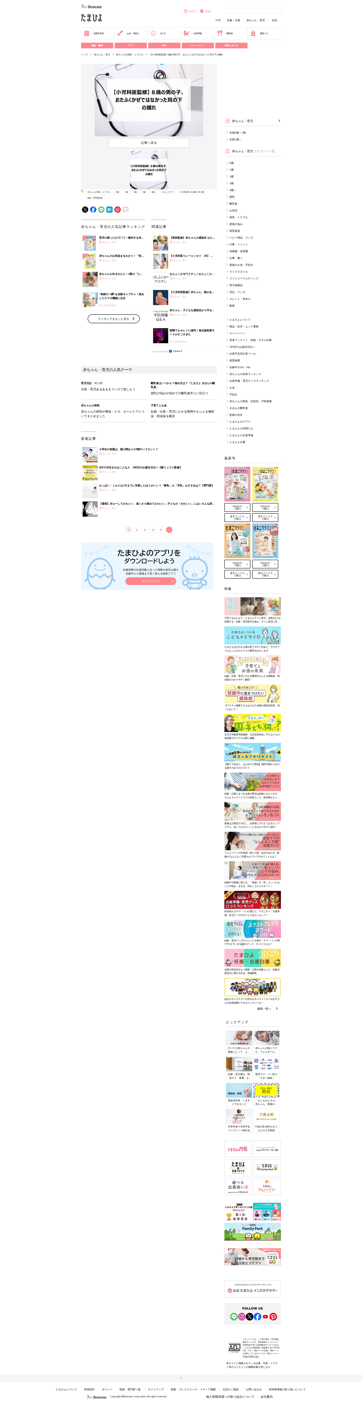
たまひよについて (240, 319)
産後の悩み (236, 224)
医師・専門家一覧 (130, 1389)
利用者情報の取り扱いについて (287, 1389)
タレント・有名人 (240, 299)
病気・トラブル (238, 217)
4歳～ (153, 192)
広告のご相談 (231, 1389)
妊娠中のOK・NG (239, 367)
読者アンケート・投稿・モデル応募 (250, 340)
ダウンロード (151, 581)
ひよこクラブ (167, 192)
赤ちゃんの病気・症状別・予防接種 (250, 401)
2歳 (135, 192)
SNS (164, 45)
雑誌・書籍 (97, 45)
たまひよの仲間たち (241, 428)
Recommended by (161, 351)
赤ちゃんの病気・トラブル (129, 54)
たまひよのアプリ (240, 421)
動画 (232, 305)
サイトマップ (156, 1389)
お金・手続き (133, 33)
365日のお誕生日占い (242, 347)
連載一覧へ (264, 1008)
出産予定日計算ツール (242, 353)
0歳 (117, 192)
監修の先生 (236, 415)
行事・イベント (238, 244)
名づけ (163, 33)
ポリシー (107, 1389)
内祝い (209, 11)
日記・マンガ (237, 292)
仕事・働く (236, 258)
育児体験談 (236, 285)
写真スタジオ (231, 45)
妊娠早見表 (99, 33)
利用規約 (89, 1389)
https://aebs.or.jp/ (251, 1356)
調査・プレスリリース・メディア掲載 (193, 1389)
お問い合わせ (254, 1389)
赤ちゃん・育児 (255, 20)
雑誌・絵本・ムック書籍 (243, 326)
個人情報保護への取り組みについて (230, 1396)
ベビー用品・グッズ (241, 237)
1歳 (126, 192)
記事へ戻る (149, 143)
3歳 (144, 192)
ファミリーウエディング (243, 278)
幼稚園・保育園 (238, 251)
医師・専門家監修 (95, 197)
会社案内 (267, 1396)
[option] (149, 100)
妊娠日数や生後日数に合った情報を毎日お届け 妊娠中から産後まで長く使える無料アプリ (151, 571)
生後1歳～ (235, 139)
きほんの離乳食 (238, 408)
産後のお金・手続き (241, 265)
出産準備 (197, 33)
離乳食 (230, 33)
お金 (232, 387)
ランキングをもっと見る (113, 319)
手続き (233, 394)
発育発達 (234, 231)
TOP (218, 20)
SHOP (192, 11)
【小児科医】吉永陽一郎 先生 (191, 192)
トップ (84, 54)
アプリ (130, 45)
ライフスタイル (238, 271)
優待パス (264, 33)
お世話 (233, 210)
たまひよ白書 (237, 442)
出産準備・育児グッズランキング (249, 381)
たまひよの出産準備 (241, 435)
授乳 (232, 197)
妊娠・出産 (233, 20)
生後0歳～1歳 (237, 132)
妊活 (274, 20)
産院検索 (234, 360)
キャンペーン (198, 45)
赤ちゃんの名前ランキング (245, 374)
